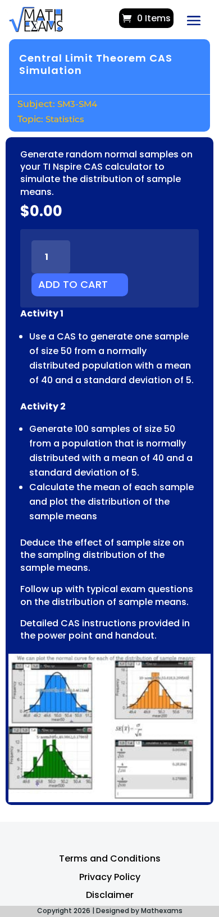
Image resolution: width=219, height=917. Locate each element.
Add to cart (73, 284)
